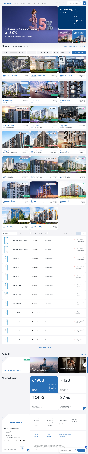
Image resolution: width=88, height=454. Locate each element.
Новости (49, 436)
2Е (41, 52)
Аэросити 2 (36, 417)
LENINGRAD (74, 421)
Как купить (36, 3)
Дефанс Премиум (63, 420)
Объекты (22, 3)
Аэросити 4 (36, 420)
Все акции (83, 354)
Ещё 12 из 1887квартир (45, 347)
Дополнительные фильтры (70, 46)
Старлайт (61, 417)
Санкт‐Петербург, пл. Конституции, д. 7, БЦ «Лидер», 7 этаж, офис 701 (11, 431)
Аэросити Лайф (50, 420)
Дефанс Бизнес (62, 418)
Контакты (44, 3)
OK (81, 450)
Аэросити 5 (36, 422)
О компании (36, 436)
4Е (54, 52)
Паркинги (61, 439)
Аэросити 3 (36, 418)
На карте (84, 46)
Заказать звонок (59, 3)
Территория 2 (75, 419)
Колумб (62, 424)
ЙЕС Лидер (61, 422)
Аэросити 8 (49, 417)
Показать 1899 (79, 52)
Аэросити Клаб (50, 418)
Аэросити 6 (36, 423)
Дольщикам (62, 436)
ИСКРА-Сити (49, 425)
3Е (47, 52)
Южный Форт (49, 423)
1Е (34, 52)
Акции (29, 3)
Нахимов (75, 417)
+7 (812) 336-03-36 (8, 435)
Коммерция (49, 439)
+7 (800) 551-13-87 (12, 437)
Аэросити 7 (36, 425)
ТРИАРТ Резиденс (50, 422)
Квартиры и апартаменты (65, 434)
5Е (57, 52)
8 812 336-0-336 (60, 2)
